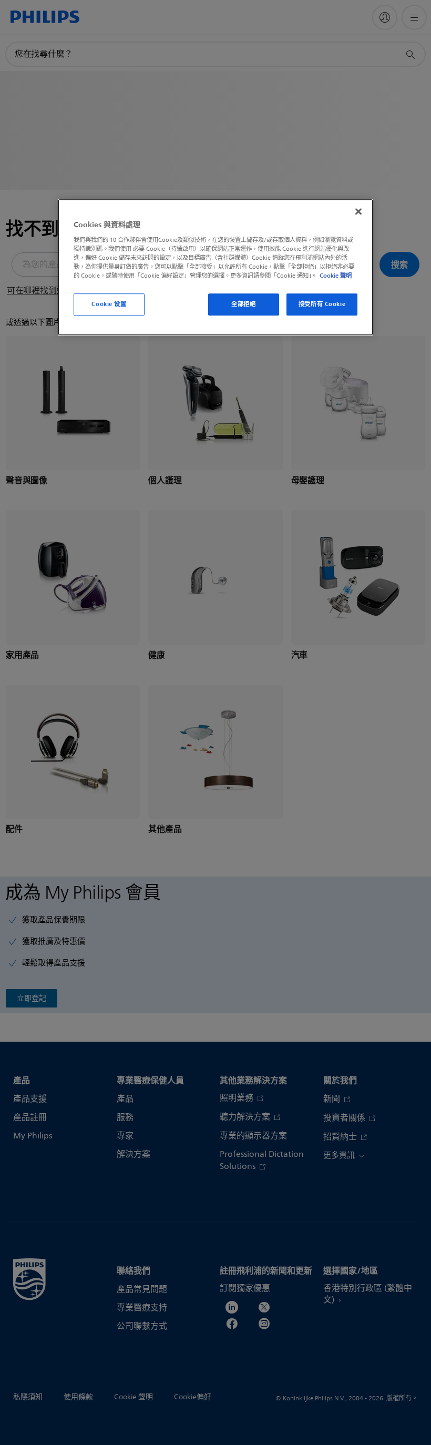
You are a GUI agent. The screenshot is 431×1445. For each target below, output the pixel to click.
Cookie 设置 (108, 304)
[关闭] (358, 211)
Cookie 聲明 (336, 275)
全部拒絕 (243, 304)
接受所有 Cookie (322, 304)
